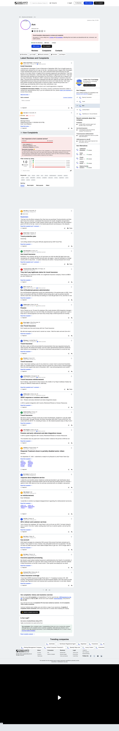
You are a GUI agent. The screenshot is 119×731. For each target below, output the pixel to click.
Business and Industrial (82, 94)
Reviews (34, 51)
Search (31, 3)
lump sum (50, 177)
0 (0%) (29, 145)
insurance (60, 175)
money (55, 177)
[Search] (39, 3)
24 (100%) (31, 147)
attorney (38, 177)
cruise (27, 177)
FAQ (48, 652)
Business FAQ (62, 652)
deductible (32, 177)
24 (27, 144)
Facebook (90, 656)
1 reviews (51, 37)
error (42, 175)
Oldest (47, 185)
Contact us (39, 654)
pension (65, 175)
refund (33, 175)
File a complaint (47, 46)
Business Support (63, 654)
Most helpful (30, 185)
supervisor (61, 177)
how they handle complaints (28, 630)
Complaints (46, 51)
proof (67, 177)
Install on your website (89, 85)
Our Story (39, 652)
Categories (54, 3)
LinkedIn (101, 656)
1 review (25, 166)
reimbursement (53, 175)
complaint (44, 177)
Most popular (39, 185)
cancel (22, 177)
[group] (23, 54)
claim (29, 175)
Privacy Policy (75, 654)
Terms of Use (75, 652)
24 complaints (59, 37)
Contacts (58, 51)
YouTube (98, 656)
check (38, 175)
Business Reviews (86, 653)
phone (46, 175)
